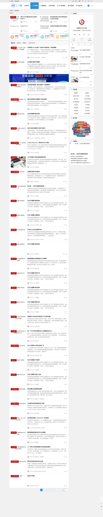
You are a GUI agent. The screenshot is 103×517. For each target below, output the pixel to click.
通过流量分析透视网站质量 (34, 389)
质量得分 (43, 94)
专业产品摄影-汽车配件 (33, 360)
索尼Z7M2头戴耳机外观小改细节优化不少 (80, 162)
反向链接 (37, 167)
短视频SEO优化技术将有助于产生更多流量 (38, 316)
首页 (12, 10)
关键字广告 (37, 94)
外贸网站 (43, 57)
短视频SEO (37, 326)
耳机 (81, 128)
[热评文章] (85, 44)
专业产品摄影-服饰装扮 (33, 200)
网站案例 (76, 110)
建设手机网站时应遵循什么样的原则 (37, 99)
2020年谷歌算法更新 (84, 77)
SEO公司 (75, 125)
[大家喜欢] (73, 44)
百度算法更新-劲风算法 (33, 171)
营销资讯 (19, 43)
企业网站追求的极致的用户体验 (35, 403)
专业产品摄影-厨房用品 (33, 244)
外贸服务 (37, 196)
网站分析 (44, 471)
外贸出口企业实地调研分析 (34, 229)
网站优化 (86, 126)
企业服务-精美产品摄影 (33, 62)
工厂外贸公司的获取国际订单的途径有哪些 (38, 446)
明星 (41, 355)
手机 (86, 134)
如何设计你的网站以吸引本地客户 (58, 26)
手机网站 (37, 109)
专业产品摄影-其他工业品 (34, 374)
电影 (84, 131)
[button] (88, 6)
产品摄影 (37, 72)
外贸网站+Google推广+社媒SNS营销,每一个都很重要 (41, 47)
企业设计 (14, 62)
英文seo (77, 124)
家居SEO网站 (31, 475)
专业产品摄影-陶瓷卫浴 (33, 302)
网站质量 (42, 398)
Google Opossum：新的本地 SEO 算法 (38, 142)
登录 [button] (12, 1)
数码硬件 (82, 135)
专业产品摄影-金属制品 (33, 215)
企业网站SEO (15, 345)
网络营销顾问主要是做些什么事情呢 (37, 258)
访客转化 (43, 138)
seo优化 (79, 130)
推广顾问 (14, 186)
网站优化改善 (38, 471)
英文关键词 (37, 427)
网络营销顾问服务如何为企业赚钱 (36, 432)
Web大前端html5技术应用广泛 (35, 345)
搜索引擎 (87, 129)
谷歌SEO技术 (32, 43)
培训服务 (76, 107)
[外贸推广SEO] (18, 7)
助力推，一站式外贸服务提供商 (35, 186)
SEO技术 (14, 85)
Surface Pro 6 (24, 26)
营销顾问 (37, 268)
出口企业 (37, 239)
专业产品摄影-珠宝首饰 (33, 287)
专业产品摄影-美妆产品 (33, 273)
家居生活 (85, 127)
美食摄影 (37, 123)
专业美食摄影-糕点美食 (33, 113)
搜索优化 (37, 456)
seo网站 (37, 485)
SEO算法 (37, 152)
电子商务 (79, 125)
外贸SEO (27, 5)
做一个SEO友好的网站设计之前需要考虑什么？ (40, 331)
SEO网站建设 (15, 99)
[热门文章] (79, 44)
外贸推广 (81, 123)
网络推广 (25, 43)
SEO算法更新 (15, 143)
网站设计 (37, 341)
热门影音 (87, 110)
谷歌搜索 (42, 456)
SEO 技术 (76, 133)
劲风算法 (37, 181)
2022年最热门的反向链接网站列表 (36, 157)
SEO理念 (14, 47)
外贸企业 (42, 239)
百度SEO (81, 131)
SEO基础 (14, 418)
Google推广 (37, 57)
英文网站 (43, 427)
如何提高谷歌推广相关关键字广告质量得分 (38, 84)
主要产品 (87, 107)
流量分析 (37, 398)
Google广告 (75, 126)
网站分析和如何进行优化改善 (35, 461)
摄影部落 (37, 254)
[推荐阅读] (91, 44)
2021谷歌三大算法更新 (84, 56)
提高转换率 (37, 138)
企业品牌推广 (87, 113)
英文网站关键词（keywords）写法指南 (38, 418)
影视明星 (37, 355)
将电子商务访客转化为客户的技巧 (36, 128)
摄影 (41, 225)
